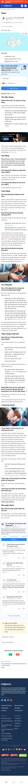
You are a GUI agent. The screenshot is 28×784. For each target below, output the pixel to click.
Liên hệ (16, 728)
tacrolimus (16, 475)
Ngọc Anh (8, 22)
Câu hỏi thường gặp (6, 733)
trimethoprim (22, 475)
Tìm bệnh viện (4, 708)
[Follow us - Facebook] (2, 700)
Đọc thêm (4, 555)
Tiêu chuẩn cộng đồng (6, 736)
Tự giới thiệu (17, 718)
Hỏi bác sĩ (14, 539)
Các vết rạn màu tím (11, 580)
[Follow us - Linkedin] (8, 700)
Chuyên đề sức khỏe (6, 705)
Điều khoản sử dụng (6, 718)
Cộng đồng (17, 708)
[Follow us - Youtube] (11, 700)
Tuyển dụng (17, 723)
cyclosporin (9, 475)
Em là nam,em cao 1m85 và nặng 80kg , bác (15, 563)
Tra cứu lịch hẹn (18, 710)
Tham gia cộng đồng (14, 615)
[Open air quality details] (6, 782)
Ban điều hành (17, 721)
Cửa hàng (3, 710)
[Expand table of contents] (14, 26)
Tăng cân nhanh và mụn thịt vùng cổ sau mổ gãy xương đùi (16, 545)
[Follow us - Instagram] (5, 700)
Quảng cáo (17, 726)
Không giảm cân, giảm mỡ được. (14, 596)
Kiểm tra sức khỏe (18, 705)
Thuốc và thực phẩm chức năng (8, 9)
